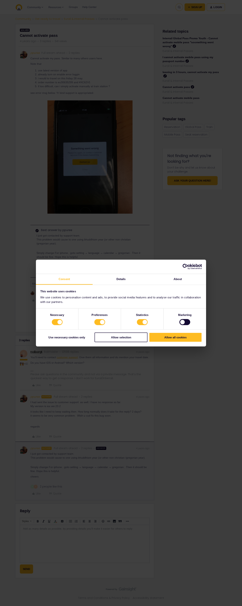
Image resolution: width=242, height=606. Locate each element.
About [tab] (178, 278)
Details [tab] (121, 278)
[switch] (99, 322)
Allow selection (121, 337)
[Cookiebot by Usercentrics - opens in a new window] (185, 267)
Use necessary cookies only (66, 337)
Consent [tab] (64, 278)
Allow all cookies (175, 337)
